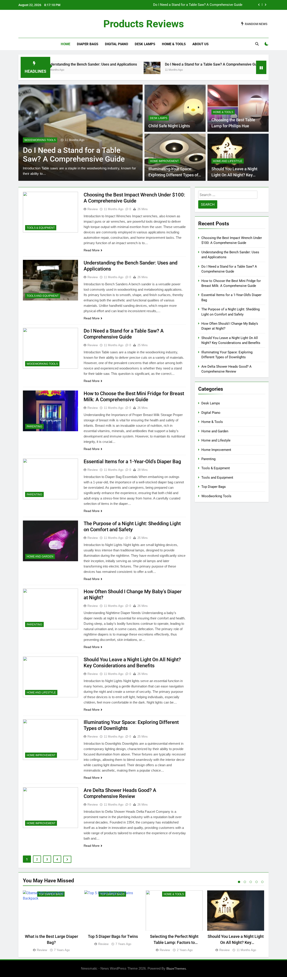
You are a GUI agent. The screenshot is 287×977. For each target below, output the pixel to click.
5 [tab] (262, 882)
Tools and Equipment (43, 295)
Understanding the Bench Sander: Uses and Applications (63, 64)
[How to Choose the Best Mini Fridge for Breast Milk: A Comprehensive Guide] (248, 70)
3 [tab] (251, 882)
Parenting (34, 426)
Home (65, 44)
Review (92, 209)
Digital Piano (116, 44)
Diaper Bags (87, 44)
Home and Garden (40, 556)
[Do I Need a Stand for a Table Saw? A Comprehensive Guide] (123, 70)
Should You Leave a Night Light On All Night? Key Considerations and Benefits (236, 175)
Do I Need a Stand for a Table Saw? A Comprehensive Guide (197, 4)
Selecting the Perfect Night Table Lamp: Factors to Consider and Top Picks (174, 942)
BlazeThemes (176, 968)
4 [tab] (256, 882)
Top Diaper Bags (213, 487)
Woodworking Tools (40, 140)
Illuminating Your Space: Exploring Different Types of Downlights (173, 175)
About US (200, 44)
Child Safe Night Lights (169, 126)
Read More (92, 250)
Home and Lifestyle (227, 161)
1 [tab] (239, 882)
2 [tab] (245, 882)
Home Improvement (164, 161)
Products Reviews (143, 24)
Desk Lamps (145, 44)
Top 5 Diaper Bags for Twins (113, 936)
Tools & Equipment (41, 227)
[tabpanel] (51, 921)
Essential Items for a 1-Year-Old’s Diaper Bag (132, 461)
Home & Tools (174, 44)
